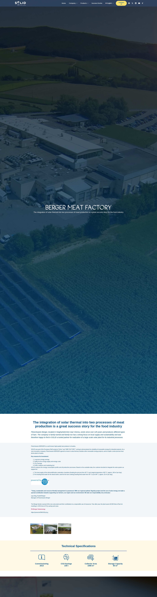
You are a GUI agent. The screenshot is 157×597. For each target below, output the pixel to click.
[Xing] (142, 3)
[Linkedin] (135, 3)
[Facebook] (129, 3)
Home (64, 3)
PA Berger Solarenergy (38, 509)
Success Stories (97, 3)
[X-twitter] (132, 3)
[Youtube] (139, 3)
